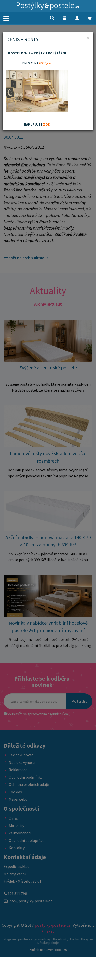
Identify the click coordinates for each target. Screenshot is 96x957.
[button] (64, 18)
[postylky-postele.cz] (48, 6)
